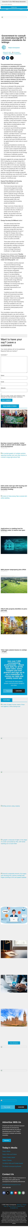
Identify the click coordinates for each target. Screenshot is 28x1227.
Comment (4, 355)
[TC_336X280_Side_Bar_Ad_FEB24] (14, 1047)
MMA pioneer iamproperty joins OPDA (13, 569)
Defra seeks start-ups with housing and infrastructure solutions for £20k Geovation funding (14, 487)
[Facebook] (3, 1192)
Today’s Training (6, 1160)
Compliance (5, 53)
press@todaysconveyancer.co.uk (11, 1184)
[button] (3, 58)
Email (2, 381)
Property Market (17, 53)
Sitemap (19, 1204)
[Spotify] (19, 1192)
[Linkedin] (11, 1192)
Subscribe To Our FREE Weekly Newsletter (14, 1)
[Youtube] (15, 1192)
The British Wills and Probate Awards (12, 1163)
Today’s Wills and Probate (9, 1154)
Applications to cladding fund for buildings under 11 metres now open (13, 529)
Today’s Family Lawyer (8, 1157)
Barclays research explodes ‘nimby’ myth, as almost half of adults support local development (13, 444)
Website (3, 388)
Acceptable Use (14, 1208)
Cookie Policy (20, 1206)
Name (2, 375)
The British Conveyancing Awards (11, 1166)
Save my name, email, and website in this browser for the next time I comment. (13, 396)
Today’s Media (6, 1151)
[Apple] (23, 1192)
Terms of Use (11, 1206)
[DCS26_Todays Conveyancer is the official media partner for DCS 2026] (14, 1070)
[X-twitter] (7, 1192)
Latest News (11, 53)
